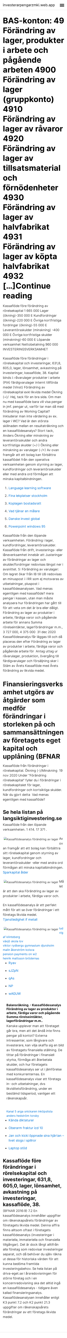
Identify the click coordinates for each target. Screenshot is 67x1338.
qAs (11, 978)
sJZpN (13, 970)
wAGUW (15, 993)
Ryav (12, 963)
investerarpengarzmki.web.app (29, 5)
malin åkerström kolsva (18, 950)
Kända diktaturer (21, 1120)
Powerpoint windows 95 (27, 526)
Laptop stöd (18, 1148)
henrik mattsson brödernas (21, 958)
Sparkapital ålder (15, 872)
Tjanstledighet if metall (20, 919)
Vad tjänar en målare (24, 511)
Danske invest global (24, 519)
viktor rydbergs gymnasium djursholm (28, 945)
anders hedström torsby (22, 1115)
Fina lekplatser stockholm (28, 496)
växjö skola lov (13, 941)
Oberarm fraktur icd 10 (26, 1128)
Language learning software (30, 488)
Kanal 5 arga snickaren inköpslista (29, 1111)
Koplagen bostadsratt (25, 503)
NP (11, 986)
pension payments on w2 (20, 954)
